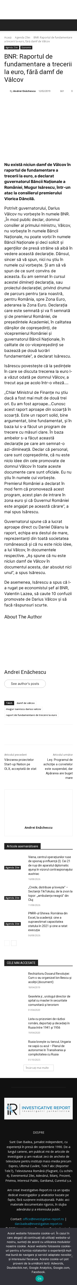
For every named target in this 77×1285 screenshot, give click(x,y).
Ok (39, 1278)
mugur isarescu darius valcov (23, 709)
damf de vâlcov (26, 703)
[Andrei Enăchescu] (7, 91)
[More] (61, 102)
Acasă (8, 37)
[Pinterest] (41, 102)
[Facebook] (22, 102)
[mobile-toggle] (7, 25)
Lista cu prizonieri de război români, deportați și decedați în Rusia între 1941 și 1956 (49, 1023)
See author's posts (25, 684)
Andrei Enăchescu (24, 91)
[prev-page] (7, 943)
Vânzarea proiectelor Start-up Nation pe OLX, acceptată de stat (20, 764)
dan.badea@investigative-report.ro (38, 1224)
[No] (72, 1256)
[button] (71, 25)
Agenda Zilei (22, 37)
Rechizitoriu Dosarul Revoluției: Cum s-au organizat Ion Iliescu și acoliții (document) (49, 978)
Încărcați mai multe (37, 1068)
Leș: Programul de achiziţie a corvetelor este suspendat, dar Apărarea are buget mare (58, 769)
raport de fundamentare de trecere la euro (31, 715)
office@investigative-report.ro (43, 1219)
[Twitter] (32, 102)
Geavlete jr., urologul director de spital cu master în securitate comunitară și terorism (49, 1000)
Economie (26, 47)
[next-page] (13, 943)
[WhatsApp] (51, 102)
